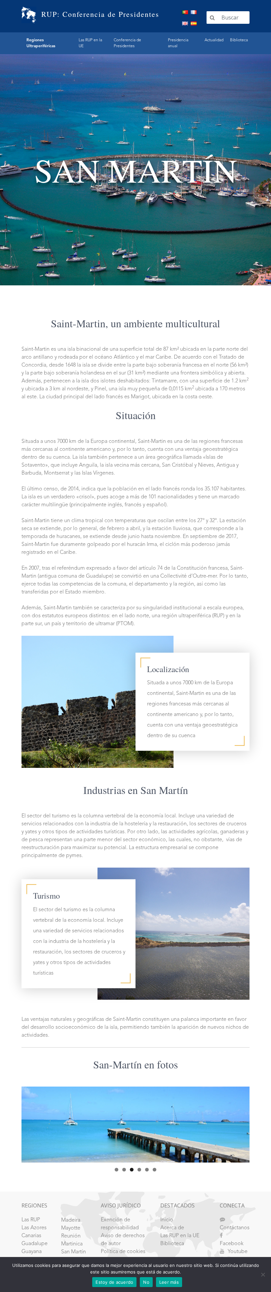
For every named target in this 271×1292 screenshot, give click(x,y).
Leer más (169, 1282)
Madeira (70, 1220)
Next (241, 1123)
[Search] (212, 17)
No (146, 1282)
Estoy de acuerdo (114, 1282)
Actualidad (214, 40)
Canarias (31, 1235)
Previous (30, 1123)
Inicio (166, 1220)
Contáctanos (235, 1228)
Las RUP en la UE (90, 43)
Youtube (238, 1251)
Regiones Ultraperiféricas (40, 43)
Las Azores (34, 1228)
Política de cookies (123, 1251)
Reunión (71, 1236)
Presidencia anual (178, 43)
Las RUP (30, 1220)
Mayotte (70, 1228)
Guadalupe (34, 1243)
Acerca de (172, 1228)
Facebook (232, 1243)
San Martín (73, 1252)
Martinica (72, 1244)
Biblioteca (239, 40)
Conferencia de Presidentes (127, 43)
